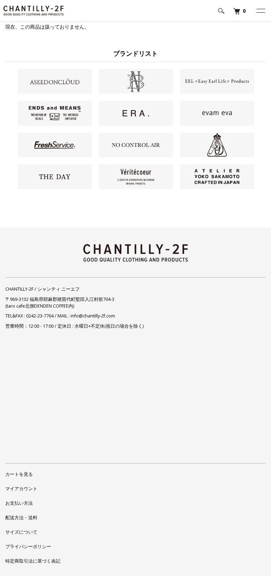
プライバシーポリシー (28, 547)
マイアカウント (21, 489)
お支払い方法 (19, 503)
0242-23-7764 (40, 316)
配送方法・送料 (21, 518)
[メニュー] (260, 10)
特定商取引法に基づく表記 (32, 561)
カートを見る (19, 474)
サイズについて (21, 532)
